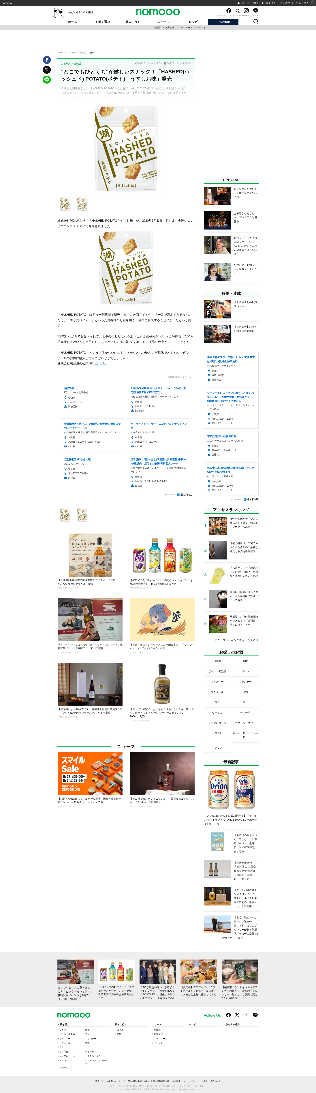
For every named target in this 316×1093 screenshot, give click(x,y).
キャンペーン (185, 27)
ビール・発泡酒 (67, 1034)
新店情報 (169, 27)
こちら (100, 363)
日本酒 (62, 1030)
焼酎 (87, 1030)
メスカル (63, 1060)
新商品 (157, 27)
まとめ (120, 1030)
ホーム (72, 21)
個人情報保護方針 (161, 1081)
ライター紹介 (233, 1024)
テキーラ (89, 1051)
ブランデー (90, 1038)
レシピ (193, 21)
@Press (214, 1081)
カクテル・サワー (94, 1056)
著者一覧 (99, 1081)
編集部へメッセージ (116, 1081)
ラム (61, 1047)
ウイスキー (64, 1038)
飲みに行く (133, 21)
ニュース (163, 21)
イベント (201, 27)
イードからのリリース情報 (195, 1081)
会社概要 (176, 1081)
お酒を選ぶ (102, 21)
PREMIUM (223, 21)
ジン (87, 1047)
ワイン (88, 1034)
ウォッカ (63, 1051)
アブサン (63, 1068)
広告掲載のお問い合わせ (139, 1081)
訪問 (119, 1034)
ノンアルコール (67, 1056)
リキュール (64, 1043)
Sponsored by (170, 495)
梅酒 (87, 1043)
